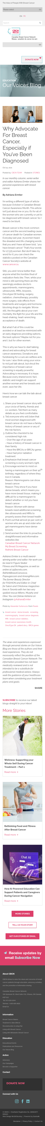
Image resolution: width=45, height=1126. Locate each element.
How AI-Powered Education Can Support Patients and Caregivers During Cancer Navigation (22, 892)
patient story (22, 625)
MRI (6, 619)
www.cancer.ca (10, 264)
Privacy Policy (27, 1121)
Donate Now (32, 59)
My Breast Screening (16, 546)
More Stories (22, 914)
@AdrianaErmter (22, 599)
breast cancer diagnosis (28, 615)
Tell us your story (22, 925)
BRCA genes (34, 625)
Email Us (6, 1007)
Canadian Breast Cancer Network (22, 543)
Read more (10, 772)
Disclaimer (17, 1121)
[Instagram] (17, 1101)
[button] (40, 23)
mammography (11, 615)
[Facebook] (22, 1101)
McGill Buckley (17, 1116)
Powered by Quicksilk (32, 1116)
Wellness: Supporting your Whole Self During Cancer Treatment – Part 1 (18, 763)
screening (34, 612)
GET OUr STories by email (22, 936)
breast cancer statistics (19, 619)
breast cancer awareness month (18, 622)
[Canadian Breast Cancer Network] (22, 34)
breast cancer (10, 612)
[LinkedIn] (28, 1101)
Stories (36, 173)
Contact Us (38, 1121)
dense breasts (23, 612)
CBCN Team (17, 173)
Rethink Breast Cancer (16, 549)
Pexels (35, 606)
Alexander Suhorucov (19, 606)
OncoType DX (10, 625)
